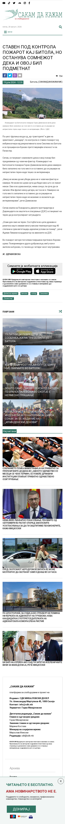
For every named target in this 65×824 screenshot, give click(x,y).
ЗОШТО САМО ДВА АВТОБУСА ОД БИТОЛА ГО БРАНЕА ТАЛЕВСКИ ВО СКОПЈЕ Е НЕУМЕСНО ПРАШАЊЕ (32, 392)
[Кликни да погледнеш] (32, 358)
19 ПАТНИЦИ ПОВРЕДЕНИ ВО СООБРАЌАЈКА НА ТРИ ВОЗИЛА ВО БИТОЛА (27, 338)
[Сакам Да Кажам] (32, 22)
